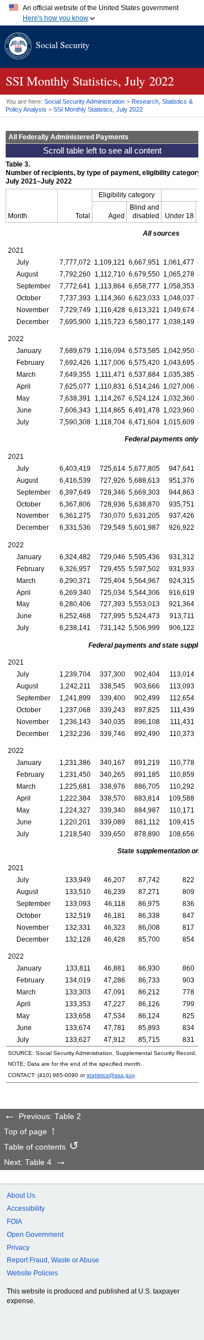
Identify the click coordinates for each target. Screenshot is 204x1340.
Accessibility (26, 1209)
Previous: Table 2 (50, 1117)
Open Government (35, 1235)
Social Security (63, 44)
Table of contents (35, 1147)
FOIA (14, 1222)
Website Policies (32, 1273)
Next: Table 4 (28, 1163)
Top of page (25, 1132)
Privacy (18, 1248)
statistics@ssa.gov (110, 1075)
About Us (21, 1195)
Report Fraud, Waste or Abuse (53, 1260)
